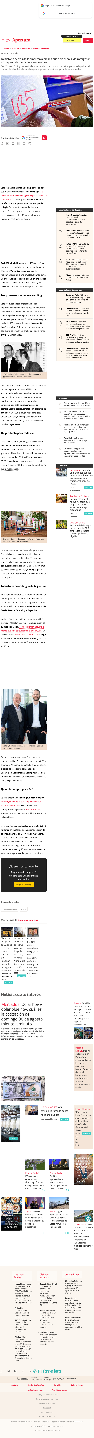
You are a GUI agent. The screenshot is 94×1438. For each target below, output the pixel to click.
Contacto (14, 1385)
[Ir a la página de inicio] (8, 40)
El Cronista (5, 48)
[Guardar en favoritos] (44, 137)
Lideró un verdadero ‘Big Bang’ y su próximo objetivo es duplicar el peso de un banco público (77, 338)
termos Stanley (33, 809)
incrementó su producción (27, 634)
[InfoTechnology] (71, 1379)
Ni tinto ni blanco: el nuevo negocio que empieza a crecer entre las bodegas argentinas (78, 298)
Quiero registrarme (23, 884)
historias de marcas (41, 48)
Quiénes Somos (77, 1385)
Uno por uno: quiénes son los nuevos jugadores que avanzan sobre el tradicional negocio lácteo (78, 325)
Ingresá (87, 40)
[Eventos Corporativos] (36, 1379)
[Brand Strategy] (47, 1379)
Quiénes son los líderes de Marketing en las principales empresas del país (77, 312)
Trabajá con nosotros (60, 1390)
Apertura (15, 48)
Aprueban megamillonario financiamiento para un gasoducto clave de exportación (76, 219)
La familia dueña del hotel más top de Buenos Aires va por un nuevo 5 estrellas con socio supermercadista (77, 264)
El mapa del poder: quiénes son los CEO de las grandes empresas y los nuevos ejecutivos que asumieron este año (77, 353)
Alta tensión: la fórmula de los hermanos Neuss (78, 277)
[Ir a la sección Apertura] (21, 40)
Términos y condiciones (47, 1403)
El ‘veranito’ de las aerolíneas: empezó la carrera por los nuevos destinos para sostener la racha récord (77, 248)
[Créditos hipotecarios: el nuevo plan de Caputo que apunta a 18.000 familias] (59, 1164)
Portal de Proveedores (34, 1390)
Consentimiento (47, 1412)
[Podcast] (58, 1379)
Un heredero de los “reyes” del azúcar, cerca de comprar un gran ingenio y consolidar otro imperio (78, 234)
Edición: (84, 33)
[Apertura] (22, 1379)
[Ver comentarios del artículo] (30, 143)
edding (23, 909)
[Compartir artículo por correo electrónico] (24, 143)
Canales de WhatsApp (36, 1385)
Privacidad (47, 1408)
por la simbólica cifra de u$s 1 (24, 195)
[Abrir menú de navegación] (2, 40)
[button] (88, 1218)
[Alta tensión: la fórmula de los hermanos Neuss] (31, 1129)
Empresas (26, 48)
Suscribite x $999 (71, 40)
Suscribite (57, 1385)
